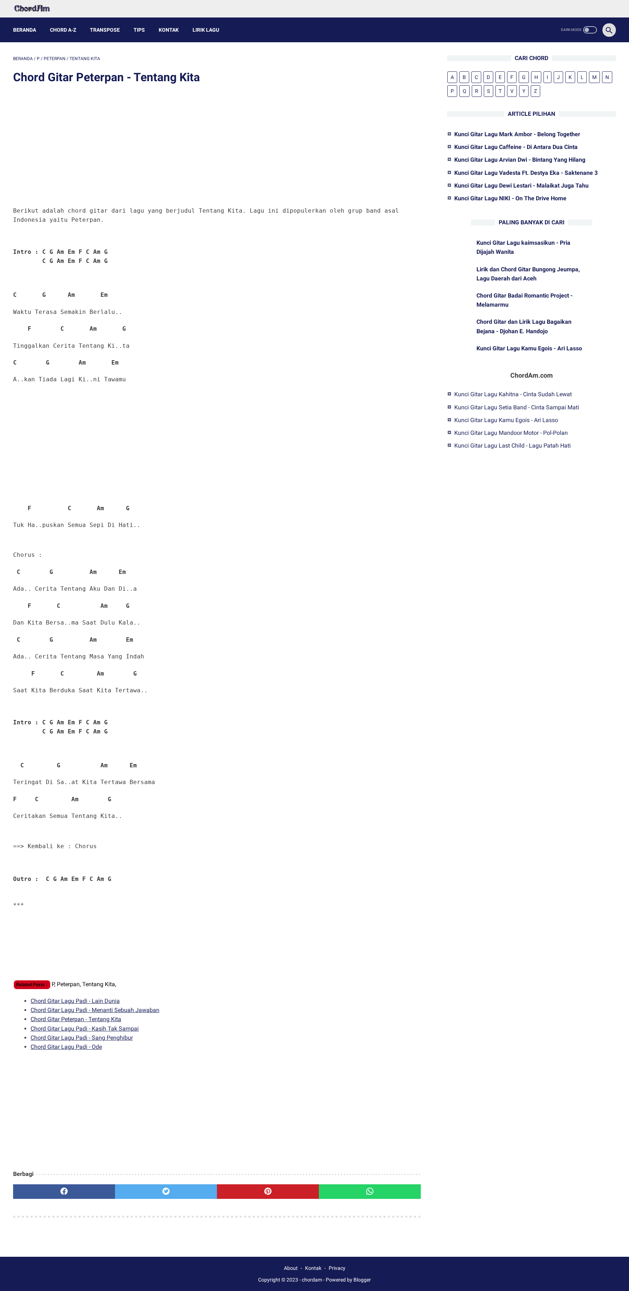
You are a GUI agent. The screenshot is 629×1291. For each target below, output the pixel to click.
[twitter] (166, 1191)
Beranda (24, 30)
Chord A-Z (63, 30)
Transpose (105, 30)
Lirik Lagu (206, 30)
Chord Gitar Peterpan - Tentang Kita (76, 1019)
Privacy (337, 1268)
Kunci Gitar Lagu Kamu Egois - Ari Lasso (529, 348)
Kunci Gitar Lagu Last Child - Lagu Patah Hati (512, 445)
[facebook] (64, 1191)
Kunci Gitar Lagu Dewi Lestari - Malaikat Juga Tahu (521, 185)
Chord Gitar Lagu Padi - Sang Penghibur (82, 1037)
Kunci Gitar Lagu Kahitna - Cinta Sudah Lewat (513, 394)
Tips (139, 30)
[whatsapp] (370, 1191)
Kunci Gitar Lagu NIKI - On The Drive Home (510, 198)
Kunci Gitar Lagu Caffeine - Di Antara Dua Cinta (516, 146)
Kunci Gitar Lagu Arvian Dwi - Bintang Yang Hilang (519, 159)
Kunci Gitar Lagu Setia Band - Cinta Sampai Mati (516, 407)
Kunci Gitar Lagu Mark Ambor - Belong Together (517, 134)
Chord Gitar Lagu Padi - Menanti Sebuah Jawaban (95, 1010)
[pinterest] (268, 1191)
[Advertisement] (217, 146)
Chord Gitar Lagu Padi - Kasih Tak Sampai (85, 1028)
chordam (312, 1280)
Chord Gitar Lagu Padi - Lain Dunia (75, 1000)
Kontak (169, 30)
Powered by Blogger (348, 1280)
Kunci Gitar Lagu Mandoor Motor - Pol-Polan (511, 432)
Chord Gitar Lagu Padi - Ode (66, 1046)
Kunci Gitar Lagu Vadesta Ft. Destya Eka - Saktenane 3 (526, 172)
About (291, 1268)
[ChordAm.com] (36, 8)
